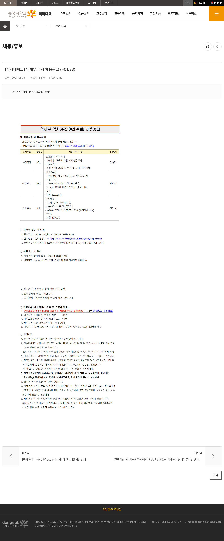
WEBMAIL (92, 3)
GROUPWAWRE (73, 3)
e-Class (54, 3)
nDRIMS (39, 3)
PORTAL (24, 3)
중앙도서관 (109, 3)
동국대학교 (8, 3)
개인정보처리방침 (112, 509)
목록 (215, 475)
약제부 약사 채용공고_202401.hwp (33, 91)
